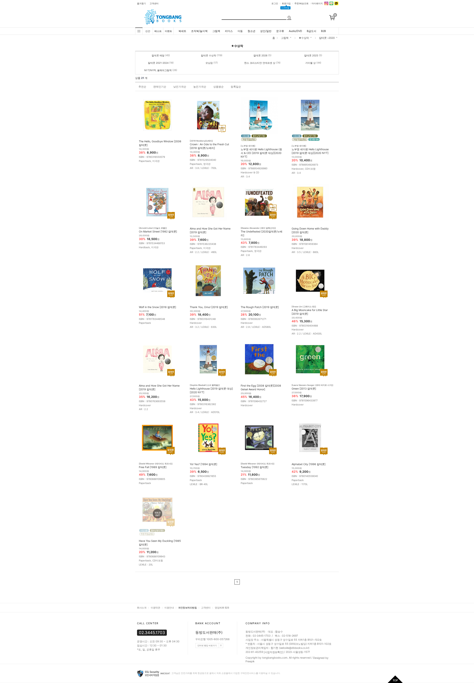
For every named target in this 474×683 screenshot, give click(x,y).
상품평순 (218, 86)
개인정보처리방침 (187, 607)
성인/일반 (265, 31)
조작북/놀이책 (199, 31)
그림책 (216, 31)
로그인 (274, 3)
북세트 (182, 31)
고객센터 (154, 3)
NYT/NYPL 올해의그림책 (158, 70)
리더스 (229, 31)
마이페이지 (317, 3)
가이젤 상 (310, 62)
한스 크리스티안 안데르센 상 (259, 62)
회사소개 (141, 607)
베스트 (158, 31)
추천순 (142, 86)
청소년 (251, 31)
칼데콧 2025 (311, 55)
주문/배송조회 (301, 3)
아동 (240, 31)
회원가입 (286, 3)
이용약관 (155, 607)
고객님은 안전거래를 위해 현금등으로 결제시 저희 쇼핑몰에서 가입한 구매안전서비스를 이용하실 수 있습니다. (225, 673)
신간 (147, 31)
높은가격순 (199, 86)
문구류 (280, 31)
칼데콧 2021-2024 (158, 62)
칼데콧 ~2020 (327, 37)
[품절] (157, 513)
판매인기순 (159, 86)
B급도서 (311, 31)
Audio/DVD (295, 31)
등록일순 (236, 86)
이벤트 (168, 31)
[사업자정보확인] (273, 652)
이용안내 (169, 607)
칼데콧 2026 (260, 55)
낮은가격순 (179, 86)
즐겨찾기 (141, 3)
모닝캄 (209, 62)
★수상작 (304, 37)
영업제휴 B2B (222, 607)
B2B (323, 31)
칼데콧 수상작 (208, 55)
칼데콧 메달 (158, 55)
